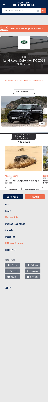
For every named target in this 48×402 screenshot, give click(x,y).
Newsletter (34, 276)
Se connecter (13, 196)
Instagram (34, 271)
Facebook (13, 271)
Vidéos (14, 265)
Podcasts (34, 265)
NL (10, 287)
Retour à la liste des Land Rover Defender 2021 (25, 80)
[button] (45, 111)
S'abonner (34, 196)
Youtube (14, 276)
